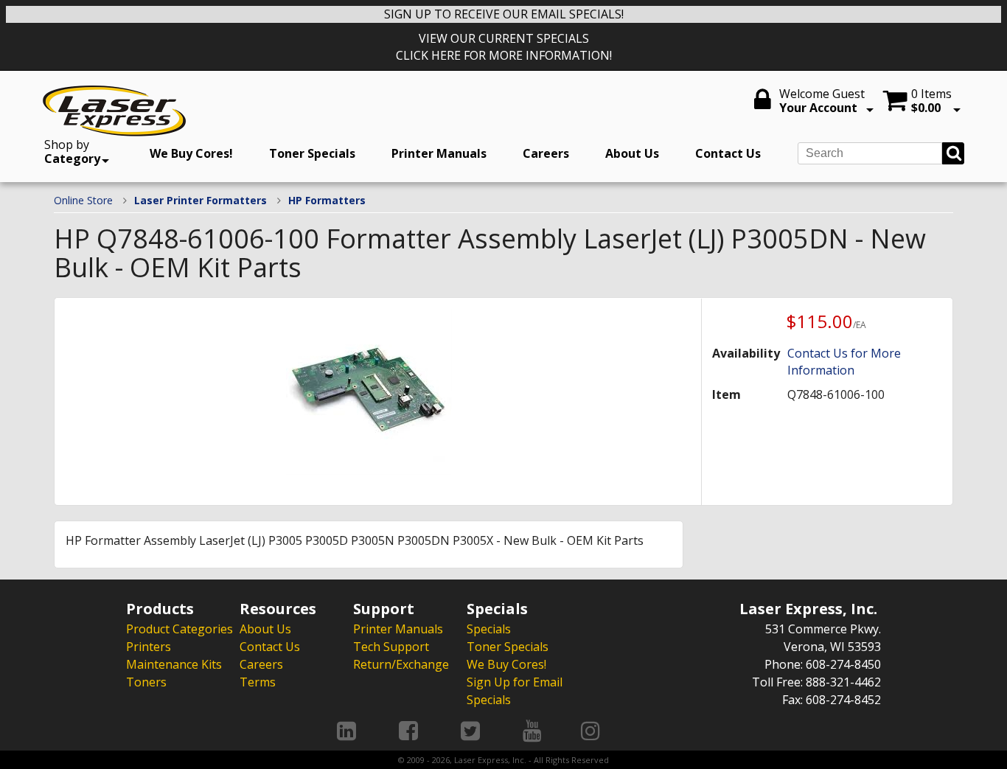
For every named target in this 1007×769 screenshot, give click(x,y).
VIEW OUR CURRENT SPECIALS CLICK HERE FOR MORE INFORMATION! (504, 46)
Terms (258, 682)
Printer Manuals (439, 153)
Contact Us (728, 153)
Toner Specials (312, 153)
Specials (489, 629)
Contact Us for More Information (844, 361)
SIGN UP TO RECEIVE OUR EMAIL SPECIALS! (504, 14)
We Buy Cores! (191, 153)
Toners (146, 682)
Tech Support (391, 646)
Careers (546, 153)
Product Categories (179, 629)
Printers (148, 646)
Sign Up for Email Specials (514, 691)
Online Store (83, 200)
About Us (632, 153)
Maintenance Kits (174, 664)
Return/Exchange (401, 664)
